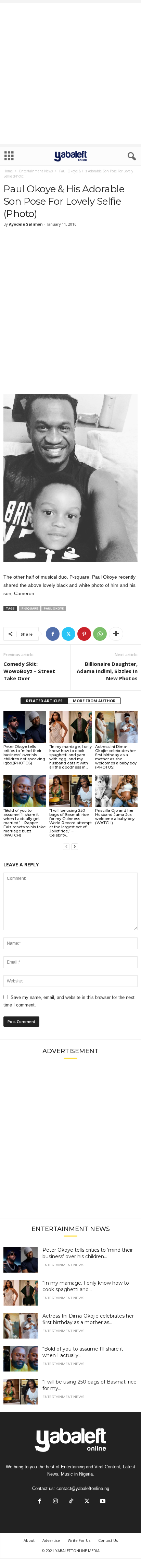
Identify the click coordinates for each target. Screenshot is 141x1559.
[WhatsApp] (100, 634)
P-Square (30, 608)
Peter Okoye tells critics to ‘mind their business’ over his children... (87, 1253)
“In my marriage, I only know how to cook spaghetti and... (85, 1286)
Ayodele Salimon (26, 224)
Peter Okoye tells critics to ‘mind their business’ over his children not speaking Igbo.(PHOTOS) (24, 754)
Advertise (51, 1540)
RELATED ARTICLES (44, 700)
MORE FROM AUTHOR (94, 700)
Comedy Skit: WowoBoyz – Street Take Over (29, 671)
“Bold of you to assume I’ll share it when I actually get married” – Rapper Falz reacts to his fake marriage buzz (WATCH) (24, 823)
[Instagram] (55, 1501)
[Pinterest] (84, 634)
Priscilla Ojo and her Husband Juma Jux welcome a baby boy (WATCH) (114, 816)
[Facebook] (53, 634)
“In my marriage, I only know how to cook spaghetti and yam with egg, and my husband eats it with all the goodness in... (70, 757)
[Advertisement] (70, 73)
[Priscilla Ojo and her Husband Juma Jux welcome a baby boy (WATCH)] (116, 791)
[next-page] (74, 846)
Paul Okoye (54, 608)
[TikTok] (71, 1501)
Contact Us (108, 1540)
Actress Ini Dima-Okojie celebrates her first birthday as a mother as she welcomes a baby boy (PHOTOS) (116, 757)
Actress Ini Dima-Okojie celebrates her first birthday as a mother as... (88, 1319)
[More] (116, 634)
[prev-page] (66, 846)
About (29, 1540)
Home (8, 171)
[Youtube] (102, 1501)
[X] (68, 634)
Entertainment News (36, 171)
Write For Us (79, 1540)
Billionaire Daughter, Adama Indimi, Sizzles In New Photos (107, 671)
